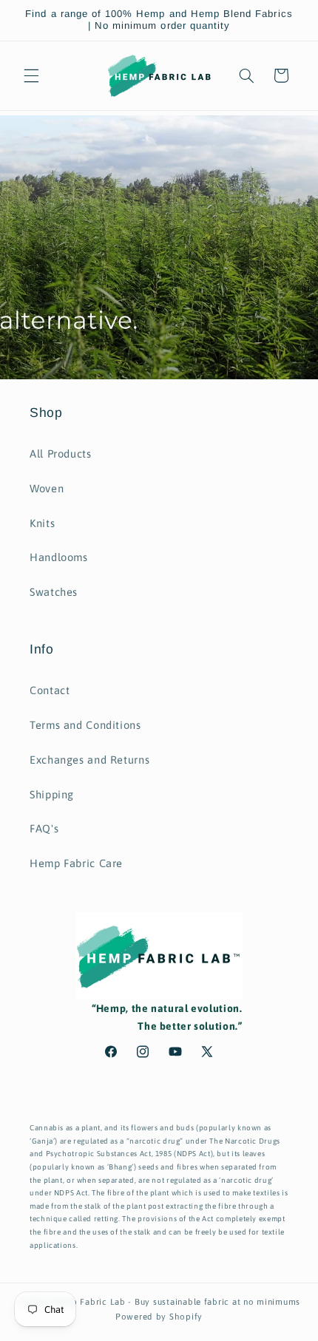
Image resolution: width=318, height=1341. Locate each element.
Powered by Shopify (159, 1316)
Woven (47, 488)
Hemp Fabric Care (76, 863)
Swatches (54, 591)
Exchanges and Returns (89, 759)
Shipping (52, 794)
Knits (42, 523)
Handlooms (59, 557)
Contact (50, 690)
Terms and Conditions (85, 725)
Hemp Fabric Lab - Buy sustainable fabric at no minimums (176, 1301)
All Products (61, 453)
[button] (31, 75)
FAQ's (44, 828)
